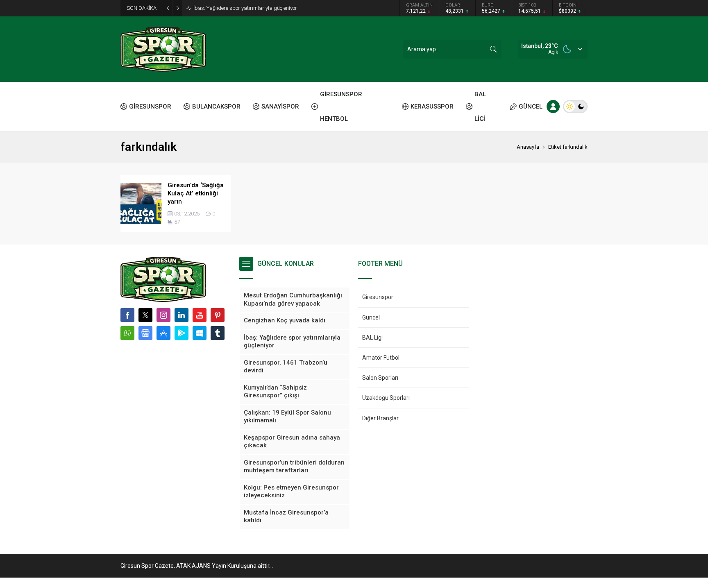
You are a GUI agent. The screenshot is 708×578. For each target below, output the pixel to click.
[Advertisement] (83, 127)
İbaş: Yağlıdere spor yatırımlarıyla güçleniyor (245, 8)
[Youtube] (199, 315)
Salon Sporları (380, 377)
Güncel (371, 317)
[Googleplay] (181, 333)
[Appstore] (163, 333)
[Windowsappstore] (199, 333)
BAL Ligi (372, 337)
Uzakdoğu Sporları (386, 397)
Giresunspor (377, 297)
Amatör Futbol (380, 357)
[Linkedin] (181, 315)
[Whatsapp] (127, 333)
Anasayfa (528, 147)
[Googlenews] (145, 333)
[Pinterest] (218, 315)
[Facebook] (127, 315)
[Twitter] (145, 315)
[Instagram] (163, 315)
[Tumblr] (218, 333)
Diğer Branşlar (380, 418)
